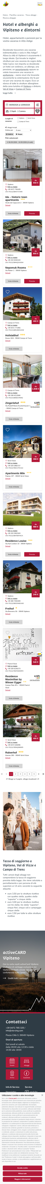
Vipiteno (27, 86)
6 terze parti (13, 1098)
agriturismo (8, 75)
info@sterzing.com (14, 1030)
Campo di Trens (23, 89)
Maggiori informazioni (22, 1179)
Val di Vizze (8, 89)
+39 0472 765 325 (15, 1027)
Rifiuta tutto (22, 1173)
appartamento (22, 69)
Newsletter (11, 1091)
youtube (34, 1091)
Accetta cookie (22, 1168)
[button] (42, 1095)
